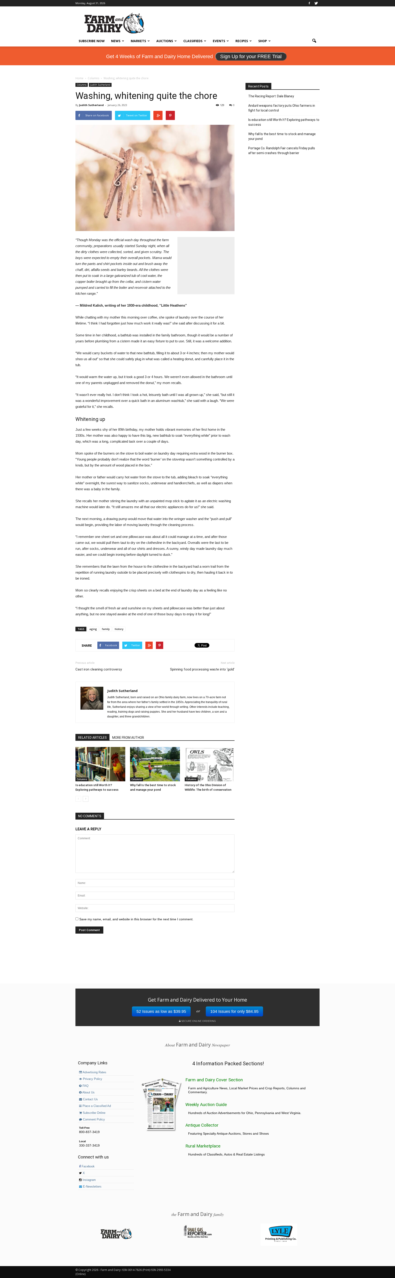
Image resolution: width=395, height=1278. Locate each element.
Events (219, 41)
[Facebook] (309, 3)
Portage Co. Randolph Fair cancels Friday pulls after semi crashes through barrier (281, 150)
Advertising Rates (94, 1072)
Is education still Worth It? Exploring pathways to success (283, 122)
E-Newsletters (91, 1186)
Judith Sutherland (100, 84)
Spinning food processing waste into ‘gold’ (202, 669)
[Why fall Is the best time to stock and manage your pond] (155, 764)
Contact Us (90, 1099)
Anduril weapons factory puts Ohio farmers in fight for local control (281, 108)
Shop (262, 41)
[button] (314, 40)
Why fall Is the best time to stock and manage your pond (282, 136)
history (119, 629)
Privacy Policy (92, 1079)
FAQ (85, 1085)
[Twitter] (316, 3)
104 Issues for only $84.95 (234, 1011)
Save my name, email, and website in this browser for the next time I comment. (136, 919)
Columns (81, 84)
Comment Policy (93, 1119)
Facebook (88, 1166)
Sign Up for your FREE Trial (251, 56)
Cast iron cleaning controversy (98, 669)
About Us (88, 1092)
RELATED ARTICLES (92, 737)
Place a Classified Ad (96, 1106)
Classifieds (193, 41)
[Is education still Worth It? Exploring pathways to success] (100, 764)
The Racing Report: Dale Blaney (271, 96)
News (115, 41)
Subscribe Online (93, 1113)
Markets (138, 41)
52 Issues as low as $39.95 (161, 1011)
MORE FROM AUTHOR (128, 737)
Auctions (164, 41)
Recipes (241, 41)
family (106, 629)
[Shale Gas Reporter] (197, 1237)
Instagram (89, 1180)
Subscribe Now (92, 41)
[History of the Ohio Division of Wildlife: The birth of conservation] (210, 764)
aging (93, 629)
